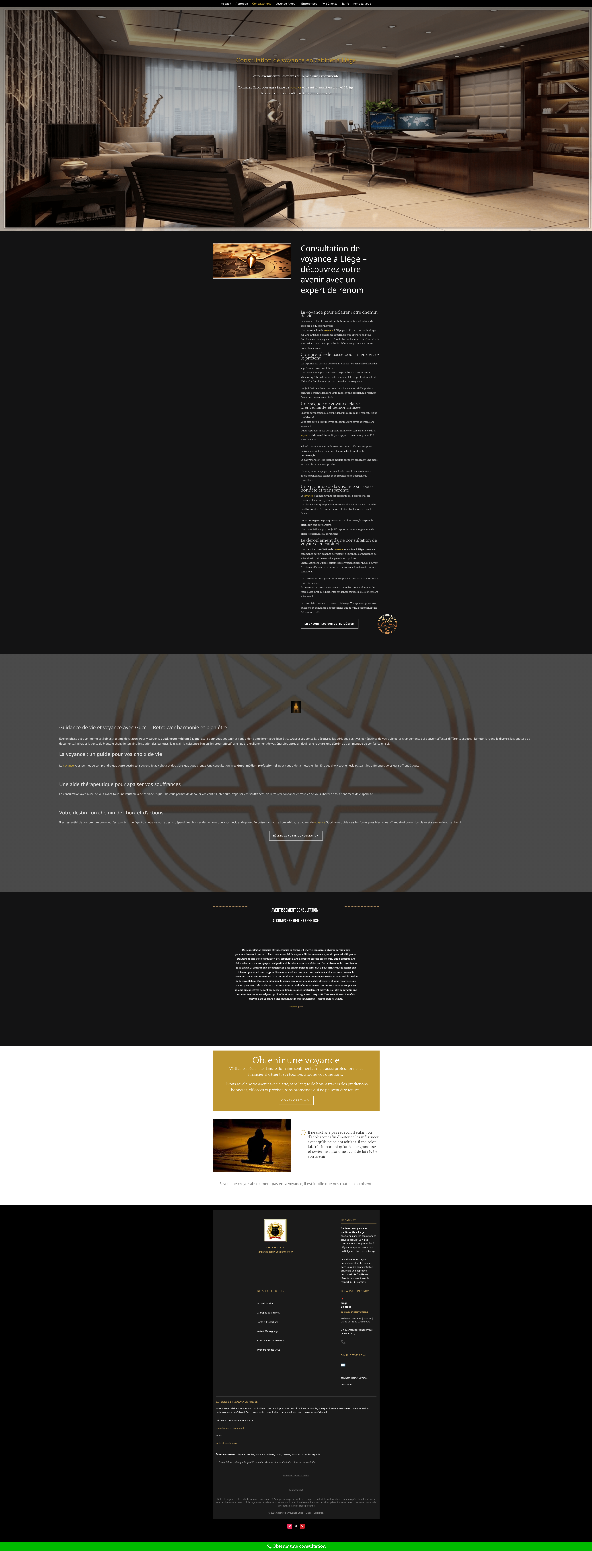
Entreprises (309, 4)
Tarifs (345, 4)
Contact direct (296, 1489)
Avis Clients (329, 4)
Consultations (261, 4)
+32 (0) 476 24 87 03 (353, 1354)
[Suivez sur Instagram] (289, 1526)
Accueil (226, 4)
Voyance (293, 1007)
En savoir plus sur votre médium (329, 623)
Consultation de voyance (270, 1340)
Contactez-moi (296, 1100)
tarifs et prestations (226, 1442)
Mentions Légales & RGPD (296, 1475)
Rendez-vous (362, 4)
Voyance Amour (286, 4)
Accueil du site (265, 1303)
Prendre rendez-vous (268, 1349)
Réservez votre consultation (296, 835)
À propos (242, 4)
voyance (295, 87)
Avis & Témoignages (268, 1331)
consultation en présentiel (230, 1427)
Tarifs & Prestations (267, 1321)
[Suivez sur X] (296, 1526)
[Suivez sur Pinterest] (302, 1526)
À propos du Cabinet (268, 1312)
